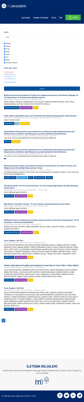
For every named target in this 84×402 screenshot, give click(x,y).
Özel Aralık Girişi (10, 82)
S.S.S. (53, 18)
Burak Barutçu (9, 123)
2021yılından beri (10, 79)
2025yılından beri (10, 76)
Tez (7, 57)
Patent (8, 46)
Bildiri (8, 60)
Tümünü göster (9, 72)
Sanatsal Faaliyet (11, 63)
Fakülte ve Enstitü (40, 18)
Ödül (7, 54)
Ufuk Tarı (7, 141)
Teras (30, 177)
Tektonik (49, 177)
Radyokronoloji (39, 177)
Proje (8, 49)
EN (61, 18)
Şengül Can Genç (10, 177)
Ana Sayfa (25, 18)
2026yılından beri (10, 74)
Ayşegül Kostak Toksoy (12, 232)
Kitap (7, 52)
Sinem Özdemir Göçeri (12, 107)
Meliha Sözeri (9, 196)
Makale (8, 43)
